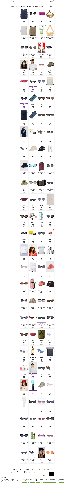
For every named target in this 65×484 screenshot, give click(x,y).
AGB (16, 472)
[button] (53, 1)
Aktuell (42, 472)
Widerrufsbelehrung (18, 473)
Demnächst (43, 473)
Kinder (11, 9)
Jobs (9, 475)
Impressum (17, 475)
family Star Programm (11, 472)
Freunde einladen (10, 473)
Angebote (35, 472)
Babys (11, 8)
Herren (34, 475)
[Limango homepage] (12, 1)
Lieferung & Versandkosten (27, 472)
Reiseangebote (43, 475)
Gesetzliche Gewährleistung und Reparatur (28, 475)
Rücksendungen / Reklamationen (27, 473)
